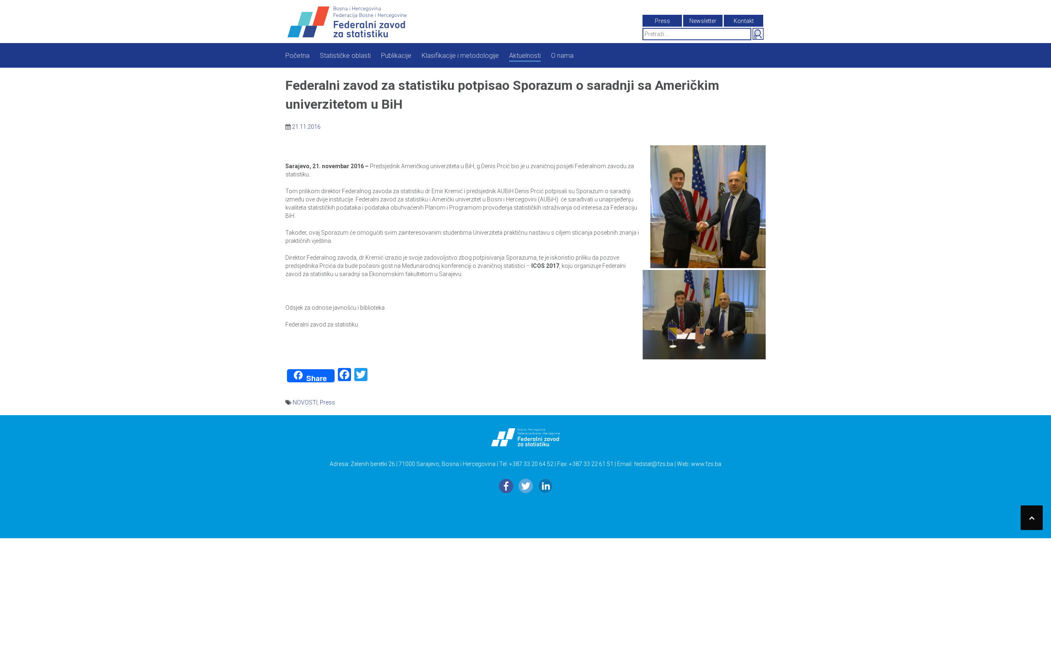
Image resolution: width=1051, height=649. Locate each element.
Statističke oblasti (345, 55)
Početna (297, 55)
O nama (562, 55)
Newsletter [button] (702, 21)
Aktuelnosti (525, 55)
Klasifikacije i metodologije (460, 55)
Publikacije (396, 55)
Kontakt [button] (744, 21)
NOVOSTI (305, 402)
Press (327, 402)
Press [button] (662, 21)
